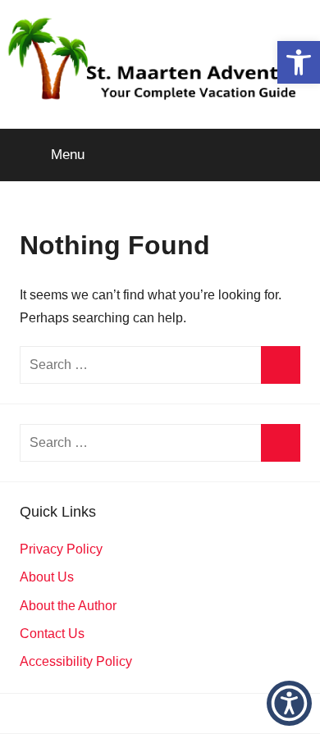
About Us (47, 577)
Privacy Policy (61, 549)
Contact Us (52, 634)
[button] (298, 62)
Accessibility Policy (76, 661)
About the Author (68, 606)
